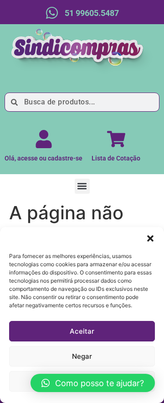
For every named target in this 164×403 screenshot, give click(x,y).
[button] (150, 238)
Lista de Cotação (116, 158)
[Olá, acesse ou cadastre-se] (44, 139)
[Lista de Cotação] (116, 139)
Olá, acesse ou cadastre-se (43, 158)
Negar (82, 356)
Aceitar (82, 331)
